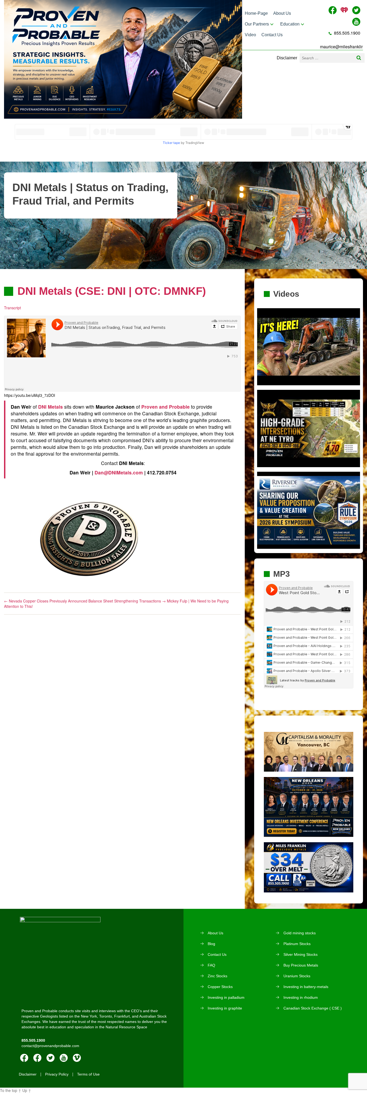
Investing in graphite (225, 1008)
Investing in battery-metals (305, 987)
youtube (64, 1058)
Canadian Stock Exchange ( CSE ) (312, 1008)
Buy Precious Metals (300, 965)
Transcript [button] (12, 307)
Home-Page (256, 13)
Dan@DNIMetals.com (119, 472)
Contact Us (272, 34)
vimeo (77, 1058)
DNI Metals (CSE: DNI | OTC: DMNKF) (111, 291)
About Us (282, 13)
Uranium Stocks (296, 976)
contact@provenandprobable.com (50, 1046)
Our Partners (257, 24)
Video (250, 34)
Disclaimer (287, 58)
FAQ (211, 965)
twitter (50, 1058)
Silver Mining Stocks (300, 954)
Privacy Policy (57, 1074)
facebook (24, 1058)
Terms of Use (88, 1074)
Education (290, 24)
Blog (211, 944)
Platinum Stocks (297, 944)
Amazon (37, 1058)
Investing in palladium (226, 997)
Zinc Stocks (217, 976)
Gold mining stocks (299, 933)
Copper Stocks (220, 987)
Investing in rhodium (300, 997)
